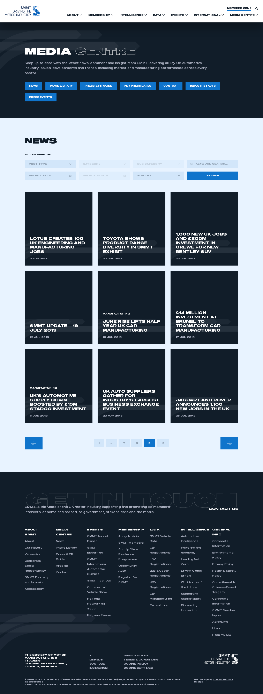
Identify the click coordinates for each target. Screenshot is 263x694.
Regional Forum (99, 615)
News (60, 541)
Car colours (158, 605)
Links (216, 628)
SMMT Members (130, 543)
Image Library (66, 548)
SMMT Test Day (99, 581)
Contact (62, 572)
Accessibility (34, 589)
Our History (33, 548)
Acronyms (220, 622)
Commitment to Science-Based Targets (224, 587)
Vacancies (32, 554)
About (29, 541)
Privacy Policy (223, 564)
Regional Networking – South (97, 604)
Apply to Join (128, 536)
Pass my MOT (222, 635)
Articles (62, 566)
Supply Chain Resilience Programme (128, 554)
